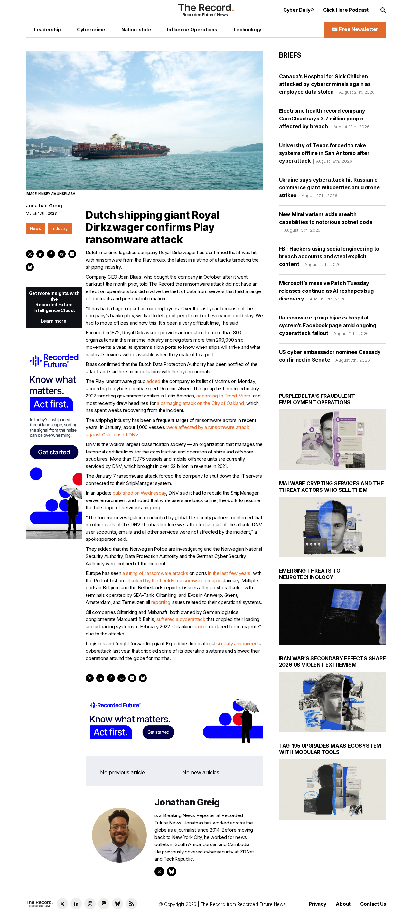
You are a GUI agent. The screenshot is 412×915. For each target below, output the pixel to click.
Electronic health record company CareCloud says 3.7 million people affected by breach (324, 118)
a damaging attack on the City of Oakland (200, 403)
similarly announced (237, 644)
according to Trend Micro (223, 396)
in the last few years (229, 573)
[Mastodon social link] (103, 903)
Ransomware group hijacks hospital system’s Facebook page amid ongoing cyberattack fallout (327, 325)
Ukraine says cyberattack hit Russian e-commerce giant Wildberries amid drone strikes (329, 187)
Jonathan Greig (44, 206)
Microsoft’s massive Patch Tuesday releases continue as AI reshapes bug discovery (326, 291)
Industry (60, 228)
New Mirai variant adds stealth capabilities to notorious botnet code (325, 222)
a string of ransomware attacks (155, 573)
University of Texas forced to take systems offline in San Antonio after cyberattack (324, 153)
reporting (160, 602)
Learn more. (54, 321)
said (198, 627)
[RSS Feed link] (131, 903)
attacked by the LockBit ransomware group (171, 580)
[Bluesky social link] (117, 903)
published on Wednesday (139, 493)
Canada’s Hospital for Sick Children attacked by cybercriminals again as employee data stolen (327, 84)
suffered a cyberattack (180, 619)
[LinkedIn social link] (76, 903)
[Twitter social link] (62, 903)
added (153, 381)
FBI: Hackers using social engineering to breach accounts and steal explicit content (329, 256)
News (35, 228)
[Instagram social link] (90, 903)
